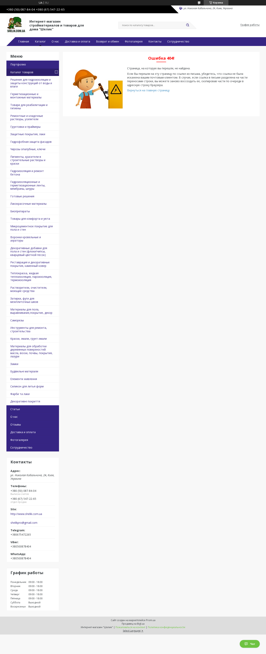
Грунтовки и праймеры (25, 127)
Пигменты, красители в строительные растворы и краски (27, 160)
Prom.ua (150, 620)
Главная (23, 41)
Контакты (154, 41)
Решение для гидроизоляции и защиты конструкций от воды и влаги (31, 83)
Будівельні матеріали (24, 371)
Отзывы (15, 424)
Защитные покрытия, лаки (27, 134)
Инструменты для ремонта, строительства (28, 329)
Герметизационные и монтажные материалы (25, 95)
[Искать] (187, 25)
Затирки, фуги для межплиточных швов (24, 300)
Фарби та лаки (20, 394)
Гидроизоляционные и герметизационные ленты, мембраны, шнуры (27, 185)
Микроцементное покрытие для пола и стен (31, 228)
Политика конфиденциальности (166, 627)
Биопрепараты (20, 211)
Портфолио (18, 64)
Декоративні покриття (25, 401)
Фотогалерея (134, 41)
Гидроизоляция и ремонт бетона (27, 172)
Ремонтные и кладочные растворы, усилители (26, 117)
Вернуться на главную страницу (148, 90)
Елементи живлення (23, 379)
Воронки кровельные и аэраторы (25, 238)
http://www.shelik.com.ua (26, 514)
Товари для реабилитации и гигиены (29, 106)
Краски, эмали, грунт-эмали (28, 338)
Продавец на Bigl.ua (133, 623)
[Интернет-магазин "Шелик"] (16, 25)
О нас (55, 41)
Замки (14, 364)
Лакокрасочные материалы (28, 203)
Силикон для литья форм (27, 386)
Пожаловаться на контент (130, 627)
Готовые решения (22, 196)
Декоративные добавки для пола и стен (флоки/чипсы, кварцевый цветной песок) (28, 251)
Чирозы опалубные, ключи (27, 149)
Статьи (15, 409)
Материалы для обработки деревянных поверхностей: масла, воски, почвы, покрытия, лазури (31, 351)
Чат (252, 643)
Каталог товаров (21, 72)
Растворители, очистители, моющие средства (28, 289)
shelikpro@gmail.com (24, 522)
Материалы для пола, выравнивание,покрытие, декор (31, 311)
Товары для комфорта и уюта (30, 218)
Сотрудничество (178, 41)
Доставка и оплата (77, 41)
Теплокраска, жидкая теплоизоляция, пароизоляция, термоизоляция (31, 276)
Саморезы (17, 320)
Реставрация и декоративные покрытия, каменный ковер (30, 264)
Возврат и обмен (107, 41)
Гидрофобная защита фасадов (31, 142)
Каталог (40, 41)
